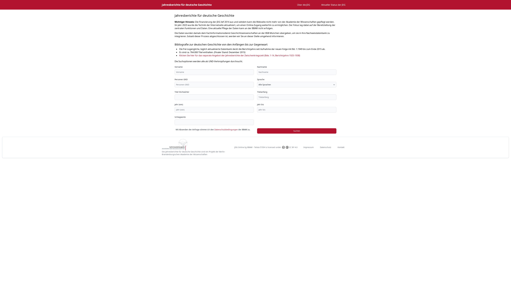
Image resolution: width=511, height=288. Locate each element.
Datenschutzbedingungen (226, 129)
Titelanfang (262, 92)
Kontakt (341, 147)
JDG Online (239, 147)
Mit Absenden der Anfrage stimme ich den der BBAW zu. (213, 129)
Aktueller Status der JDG (333, 4)
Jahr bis (260, 104)
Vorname (179, 67)
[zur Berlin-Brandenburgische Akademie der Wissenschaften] (196, 144)
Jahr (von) (179, 104)
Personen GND (181, 79)
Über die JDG (303, 4)
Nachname (262, 67)
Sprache (260, 79)
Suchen (296, 131)
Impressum (308, 147)
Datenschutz (325, 147)
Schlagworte (180, 117)
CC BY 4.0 (293, 147)
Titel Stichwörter (182, 92)
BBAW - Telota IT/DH (256, 147)
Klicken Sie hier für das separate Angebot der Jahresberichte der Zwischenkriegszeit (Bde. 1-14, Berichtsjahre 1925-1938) (239, 55)
